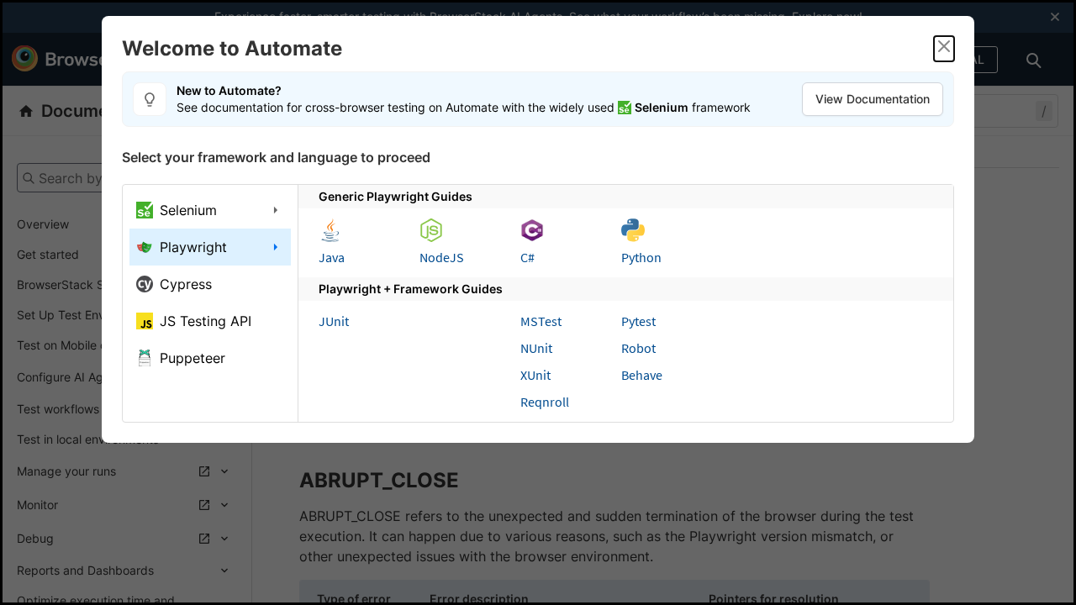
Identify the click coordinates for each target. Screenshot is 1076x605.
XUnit (535, 374)
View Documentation (872, 99)
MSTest (541, 321)
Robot (638, 347)
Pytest (638, 321)
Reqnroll (544, 401)
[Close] (944, 48)
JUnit (334, 321)
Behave (641, 374)
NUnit (536, 347)
